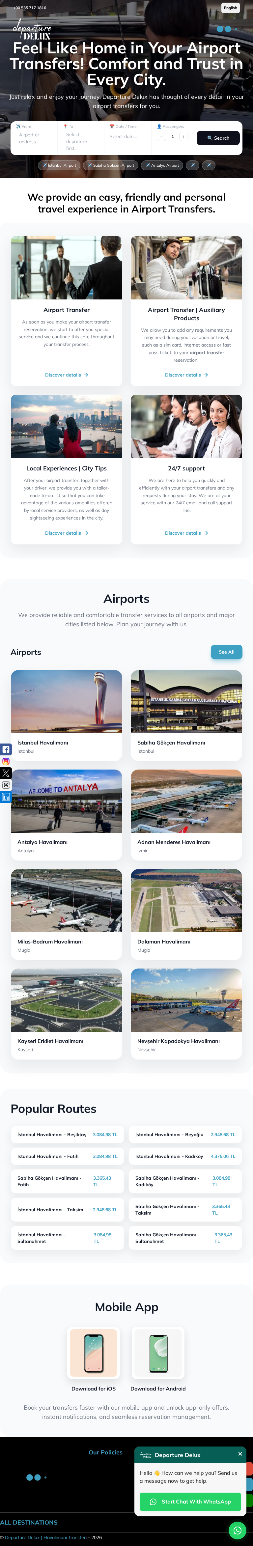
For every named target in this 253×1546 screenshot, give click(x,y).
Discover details (63, 375)
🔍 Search (218, 138)
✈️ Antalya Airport (162, 165)
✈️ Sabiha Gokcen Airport (110, 165)
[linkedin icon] (6, 796)
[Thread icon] (6, 785)
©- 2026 (51, 1537)
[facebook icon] (6, 749)
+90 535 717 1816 (29, 7)
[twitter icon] (6, 773)
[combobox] (19, 138)
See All (227, 652)
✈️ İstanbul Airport (59, 165)
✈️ (192, 165)
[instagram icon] (6, 761)
